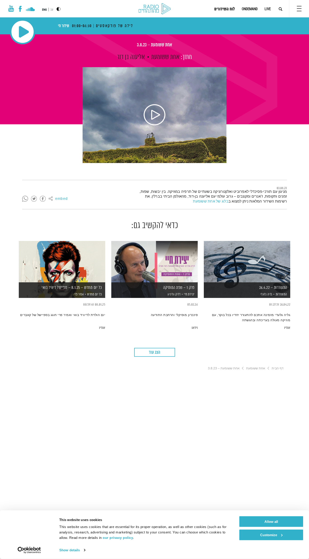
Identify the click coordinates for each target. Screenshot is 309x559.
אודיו (287, 328)
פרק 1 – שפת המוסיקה (179, 287)
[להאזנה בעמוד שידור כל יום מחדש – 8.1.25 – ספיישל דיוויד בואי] (62, 261)
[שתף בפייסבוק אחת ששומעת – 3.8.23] (43, 199)
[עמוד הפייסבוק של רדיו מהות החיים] (20, 9)
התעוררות (281, 294)
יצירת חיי (189, 294)
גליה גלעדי (265, 294)
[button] (299, 8)
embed (61, 199)
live (268, 9)
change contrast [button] (58, 9)
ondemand (250, 9)
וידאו (195, 328)
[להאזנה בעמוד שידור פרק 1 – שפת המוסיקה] (154, 261)
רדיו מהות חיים (154, 9)
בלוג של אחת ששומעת (210, 201)
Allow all (271, 522)
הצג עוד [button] (154, 352)
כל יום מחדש (94, 294)
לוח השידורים (224, 9)
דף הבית (277, 368)
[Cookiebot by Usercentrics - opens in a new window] (29, 550)
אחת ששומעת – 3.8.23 (154, 45)
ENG (44, 9)
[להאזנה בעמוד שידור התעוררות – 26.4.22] (247, 261)
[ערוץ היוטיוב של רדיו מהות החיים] (11, 8)
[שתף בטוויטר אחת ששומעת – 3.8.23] (34, 199)
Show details (69, 550)
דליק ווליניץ (174, 294)
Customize (268, 535)
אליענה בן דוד (131, 57)
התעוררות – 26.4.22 (273, 287)
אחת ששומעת (165, 57)
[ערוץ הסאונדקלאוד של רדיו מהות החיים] (30, 10)
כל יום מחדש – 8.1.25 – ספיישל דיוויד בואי (72, 287)
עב (51, 10)
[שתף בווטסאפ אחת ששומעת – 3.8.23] (25, 199)
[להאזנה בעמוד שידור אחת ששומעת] (154, 115)
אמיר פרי (78, 294)
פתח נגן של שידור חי (22, 31)
